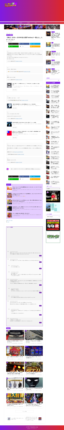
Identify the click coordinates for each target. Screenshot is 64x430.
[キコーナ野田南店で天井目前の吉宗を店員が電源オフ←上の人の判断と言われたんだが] (48, 86)
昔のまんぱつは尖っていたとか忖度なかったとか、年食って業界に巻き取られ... (55, 157)
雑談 (11, 220)
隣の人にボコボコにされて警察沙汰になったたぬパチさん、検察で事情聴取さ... (55, 162)
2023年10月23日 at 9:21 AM (13, 301)
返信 (40, 255)
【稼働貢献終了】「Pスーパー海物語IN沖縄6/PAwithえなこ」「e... (55, 137)
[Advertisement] (32, 15)
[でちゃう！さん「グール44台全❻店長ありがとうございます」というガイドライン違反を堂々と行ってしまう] (48, 127)
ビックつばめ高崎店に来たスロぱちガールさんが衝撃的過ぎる (55, 122)
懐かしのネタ (9, 220)
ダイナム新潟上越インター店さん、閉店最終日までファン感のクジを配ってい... (55, 172)
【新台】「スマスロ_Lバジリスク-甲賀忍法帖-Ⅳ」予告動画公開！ (55, 147)
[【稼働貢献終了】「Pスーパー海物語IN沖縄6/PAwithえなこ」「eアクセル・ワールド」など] (48, 137)
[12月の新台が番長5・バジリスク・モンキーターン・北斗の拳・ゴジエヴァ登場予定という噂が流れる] (48, 142)
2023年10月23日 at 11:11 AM (14, 259)
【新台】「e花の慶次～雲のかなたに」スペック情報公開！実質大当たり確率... (55, 106)
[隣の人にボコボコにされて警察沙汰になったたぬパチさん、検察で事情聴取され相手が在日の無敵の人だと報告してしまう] (48, 162)
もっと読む (25, 411)
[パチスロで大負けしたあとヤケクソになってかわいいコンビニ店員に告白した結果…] (48, 152)
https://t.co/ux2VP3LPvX (18, 151)
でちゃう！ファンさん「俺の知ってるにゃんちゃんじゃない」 (55, 132)
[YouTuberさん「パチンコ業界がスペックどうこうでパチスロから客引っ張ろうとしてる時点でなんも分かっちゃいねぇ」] (48, 167)
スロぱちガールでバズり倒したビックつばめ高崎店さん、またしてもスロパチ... (55, 96)
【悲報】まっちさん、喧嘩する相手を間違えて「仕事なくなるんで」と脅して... (55, 101)
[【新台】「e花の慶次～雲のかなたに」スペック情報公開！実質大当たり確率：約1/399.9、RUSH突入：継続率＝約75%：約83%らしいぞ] (48, 106)
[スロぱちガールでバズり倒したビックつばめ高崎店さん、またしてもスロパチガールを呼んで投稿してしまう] (48, 96)
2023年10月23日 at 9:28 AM (13, 279)
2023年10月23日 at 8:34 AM (14, 318)
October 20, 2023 (19, 61)
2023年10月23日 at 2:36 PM (14, 251)
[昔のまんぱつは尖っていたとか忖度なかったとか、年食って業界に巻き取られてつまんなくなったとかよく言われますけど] (48, 157)
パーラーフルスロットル (32, 427)
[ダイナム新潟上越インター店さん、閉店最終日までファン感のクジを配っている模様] (48, 172)
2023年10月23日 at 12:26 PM (15, 309)
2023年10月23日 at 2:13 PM (14, 265)
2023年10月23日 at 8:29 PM (14, 288)
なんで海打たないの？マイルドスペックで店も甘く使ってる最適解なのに (55, 182)
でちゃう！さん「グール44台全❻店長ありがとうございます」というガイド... (55, 127)
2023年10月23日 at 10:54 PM (15, 296)
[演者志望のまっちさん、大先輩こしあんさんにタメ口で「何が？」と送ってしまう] (48, 111)
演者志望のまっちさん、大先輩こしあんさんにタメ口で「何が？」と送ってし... (55, 111)
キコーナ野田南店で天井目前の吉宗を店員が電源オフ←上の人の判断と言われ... (55, 86)
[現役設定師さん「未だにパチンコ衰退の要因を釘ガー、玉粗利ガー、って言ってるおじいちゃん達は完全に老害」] (48, 116)
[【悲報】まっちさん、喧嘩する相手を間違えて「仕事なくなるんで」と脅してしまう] (48, 101)
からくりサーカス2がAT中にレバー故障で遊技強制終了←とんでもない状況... (55, 91)
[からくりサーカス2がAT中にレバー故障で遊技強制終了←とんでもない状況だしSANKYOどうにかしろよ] (48, 91)
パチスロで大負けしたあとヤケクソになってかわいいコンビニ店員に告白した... (55, 152)
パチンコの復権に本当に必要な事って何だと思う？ (21, 213)
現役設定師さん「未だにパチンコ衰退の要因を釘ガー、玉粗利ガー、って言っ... (55, 117)
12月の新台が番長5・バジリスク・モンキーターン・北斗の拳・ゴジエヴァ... (55, 142)
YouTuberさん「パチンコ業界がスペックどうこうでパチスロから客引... (55, 167)
